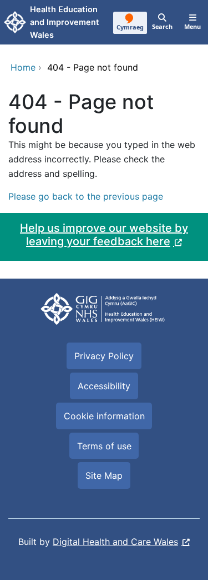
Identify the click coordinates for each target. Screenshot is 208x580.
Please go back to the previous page (85, 196)
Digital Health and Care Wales (115, 541)
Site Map (104, 475)
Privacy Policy (104, 355)
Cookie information (104, 416)
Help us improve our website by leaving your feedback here (104, 234)
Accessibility (104, 385)
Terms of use (104, 446)
